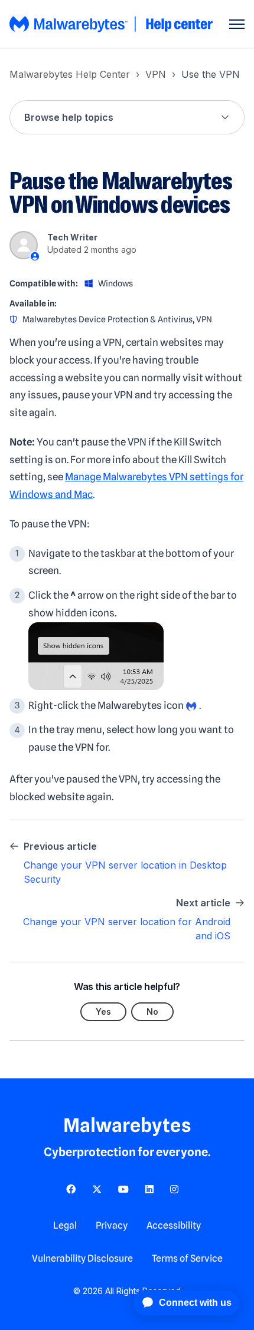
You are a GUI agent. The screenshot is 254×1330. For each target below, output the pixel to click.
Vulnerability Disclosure (82, 1258)
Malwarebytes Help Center (69, 74)
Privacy (112, 1225)
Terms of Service (187, 1258)
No (152, 1011)
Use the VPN (210, 74)
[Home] (112, 24)
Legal (65, 1225)
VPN (155, 74)
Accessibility (173, 1225)
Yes (103, 1011)
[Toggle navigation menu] (236, 24)
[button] (127, 117)
